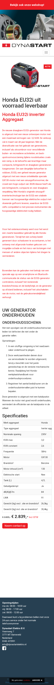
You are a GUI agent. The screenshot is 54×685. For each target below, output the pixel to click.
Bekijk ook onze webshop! (27, 5)
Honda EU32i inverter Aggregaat (23, 117)
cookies (26, 680)
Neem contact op (15, 525)
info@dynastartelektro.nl (14, 644)
